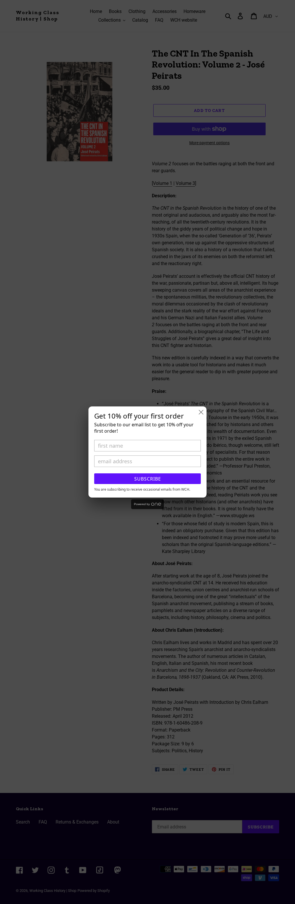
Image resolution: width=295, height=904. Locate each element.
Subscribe (147, 479)
